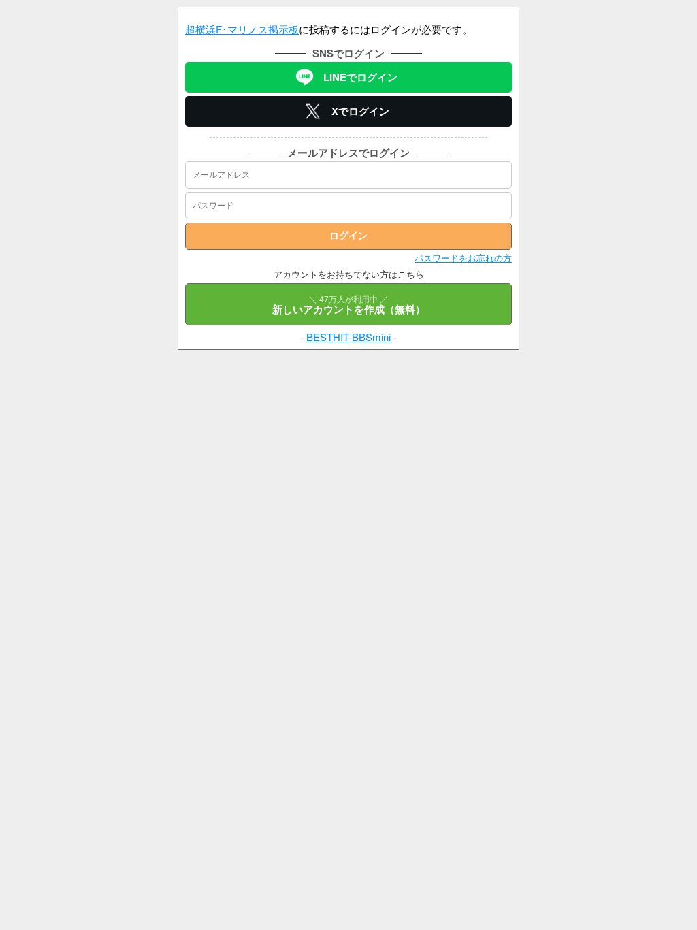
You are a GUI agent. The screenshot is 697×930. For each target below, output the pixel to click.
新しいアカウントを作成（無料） (348, 305)
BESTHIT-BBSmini (348, 337)
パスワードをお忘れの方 (463, 257)
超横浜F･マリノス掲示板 (242, 29)
